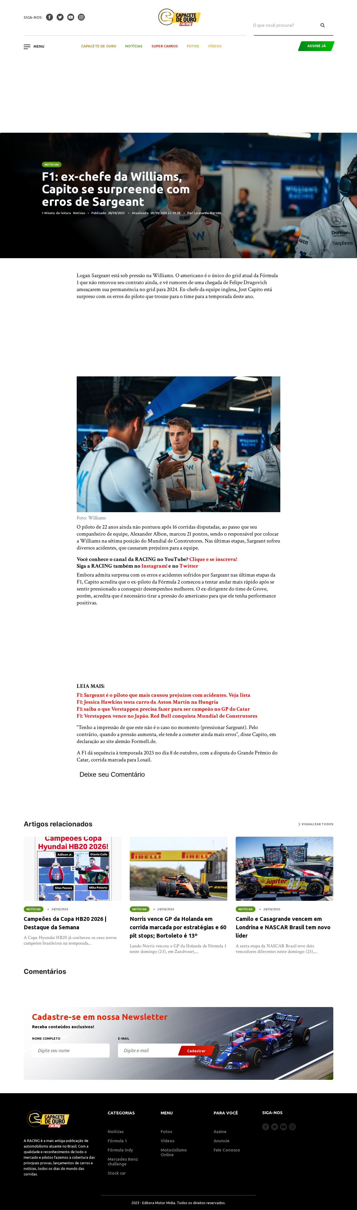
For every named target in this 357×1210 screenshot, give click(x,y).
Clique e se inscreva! (213, 559)
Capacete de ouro (98, 46)
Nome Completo (46, 1038)
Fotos (193, 46)
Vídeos (214, 46)
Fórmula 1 (117, 1140)
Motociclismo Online (174, 1152)
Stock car (117, 1173)
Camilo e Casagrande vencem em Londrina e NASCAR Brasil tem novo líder (283, 927)
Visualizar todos (316, 824)
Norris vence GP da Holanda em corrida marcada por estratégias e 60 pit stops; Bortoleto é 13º (178, 927)
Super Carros (164, 46)
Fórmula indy (120, 1150)
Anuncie (222, 1140)
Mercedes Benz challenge (123, 1161)
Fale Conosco (227, 1150)
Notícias (134, 46)
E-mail (123, 1038)
